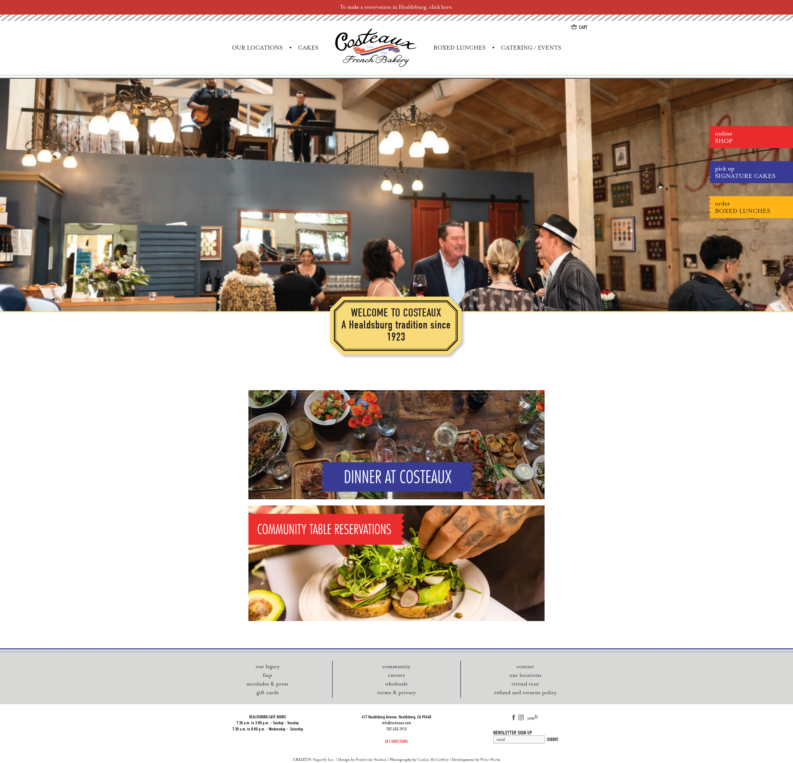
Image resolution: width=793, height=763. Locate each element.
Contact (525, 666)
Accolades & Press (267, 683)
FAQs (267, 675)
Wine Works (490, 759)
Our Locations (257, 47)
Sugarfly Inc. (324, 759)
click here (440, 7)
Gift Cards (267, 692)
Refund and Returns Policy (525, 692)
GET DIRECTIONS (396, 741)
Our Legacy (268, 666)
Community (396, 666)
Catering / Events (531, 47)
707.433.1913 (396, 729)
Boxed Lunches (459, 47)
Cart (583, 27)
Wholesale (396, 683)
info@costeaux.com (396, 723)
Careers (396, 675)
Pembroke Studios (371, 759)
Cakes (308, 47)
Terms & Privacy (396, 692)
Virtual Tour (525, 683)
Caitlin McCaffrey (433, 759)
